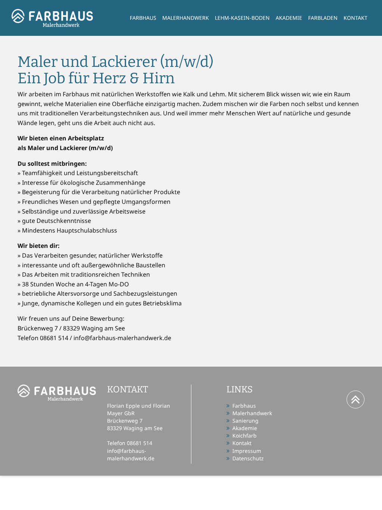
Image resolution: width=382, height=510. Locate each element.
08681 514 (139, 443)
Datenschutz (248, 458)
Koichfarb (244, 435)
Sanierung (245, 420)
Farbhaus (143, 17)
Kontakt (355, 17)
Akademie (289, 17)
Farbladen (323, 17)
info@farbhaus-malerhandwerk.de (130, 454)
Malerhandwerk (185, 17)
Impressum (246, 450)
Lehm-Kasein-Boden (242, 17)
